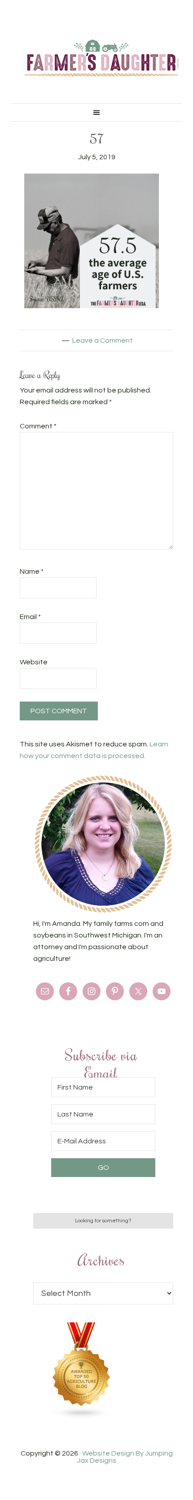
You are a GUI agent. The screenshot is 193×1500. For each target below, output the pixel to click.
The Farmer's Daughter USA (101, 58)
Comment (38, 426)
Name (32, 571)
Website (34, 662)
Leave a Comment (102, 340)
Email (30, 616)
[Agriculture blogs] (81, 1417)
